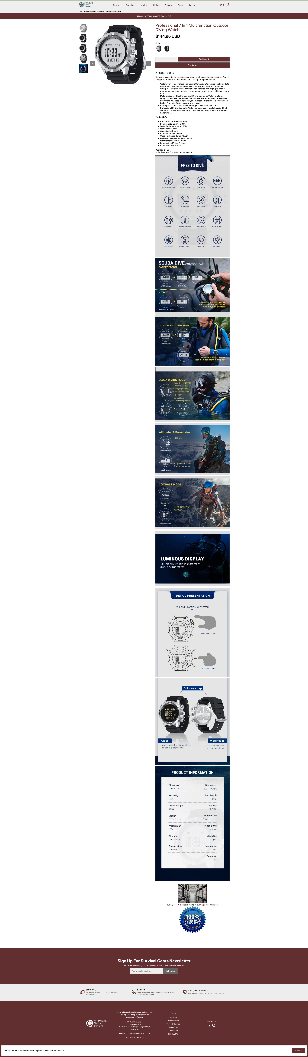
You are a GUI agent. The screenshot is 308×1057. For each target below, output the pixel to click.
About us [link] (173, 1017)
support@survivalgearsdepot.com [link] (137, 1033)
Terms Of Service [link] (173, 1024)
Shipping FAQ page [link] (209, 905)
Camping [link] (130, 5)
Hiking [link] (156, 5)
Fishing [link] (168, 5)
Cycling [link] (191, 5)
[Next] (148, 63)
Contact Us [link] (173, 1031)
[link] (86, 7)
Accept (298, 1050)
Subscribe (170, 971)
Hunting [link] (143, 5)
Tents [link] (180, 5)
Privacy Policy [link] (173, 1020)
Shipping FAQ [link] (173, 1034)
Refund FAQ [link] (173, 1027)
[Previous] (92, 63)
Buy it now (192, 65)
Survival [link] (116, 5)
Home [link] (80, 11)
